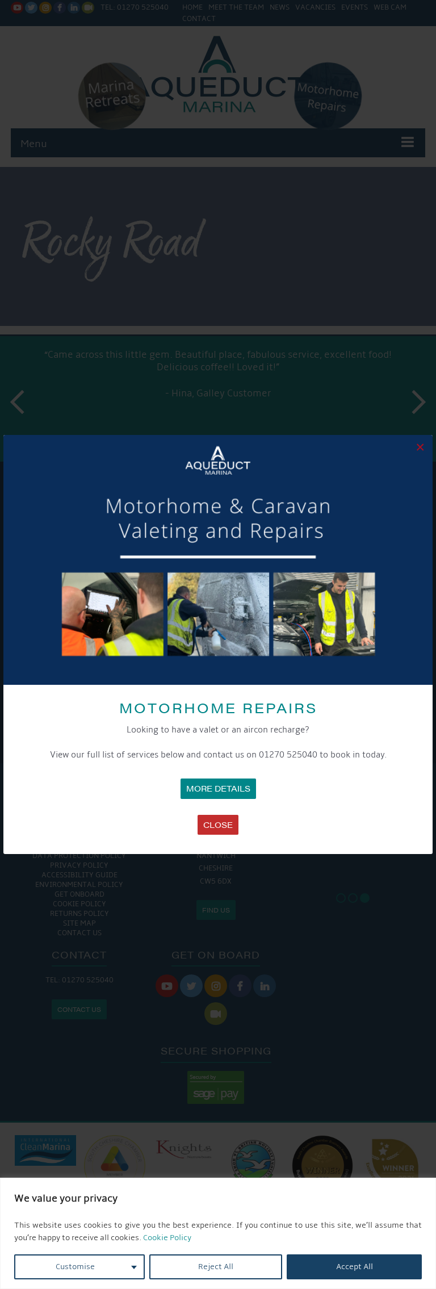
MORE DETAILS (218, 788)
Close (218, 824)
